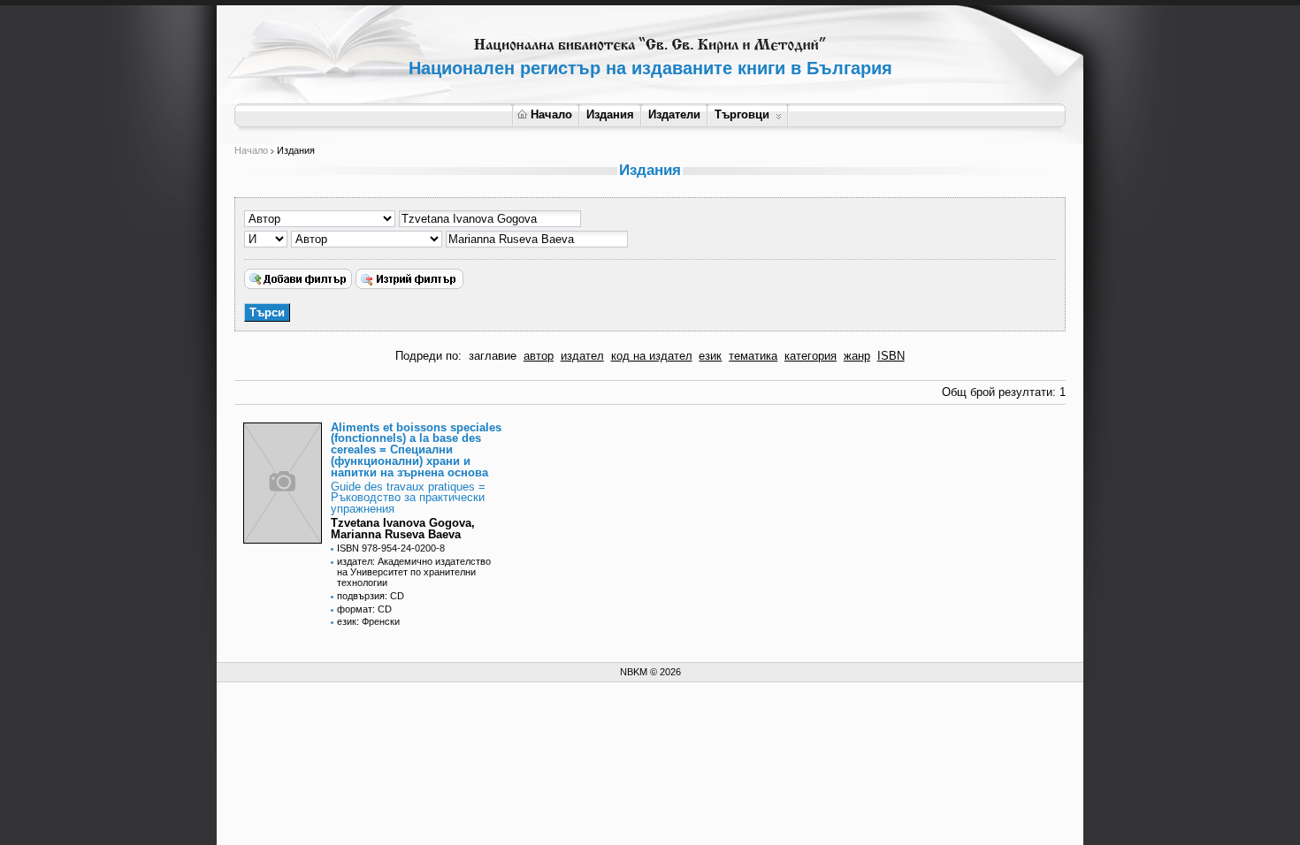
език (710, 355)
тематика (753, 355)
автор (539, 355)
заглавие (492, 355)
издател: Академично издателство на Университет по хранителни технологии (414, 572)
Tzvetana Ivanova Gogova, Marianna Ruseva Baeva (403, 528)
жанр (857, 355)
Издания (610, 114)
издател (582, 355)
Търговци (742, 114)
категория (810, 355)
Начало (551, 114)
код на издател (651, 355)
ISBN (891, 355)
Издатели (674, 114)
